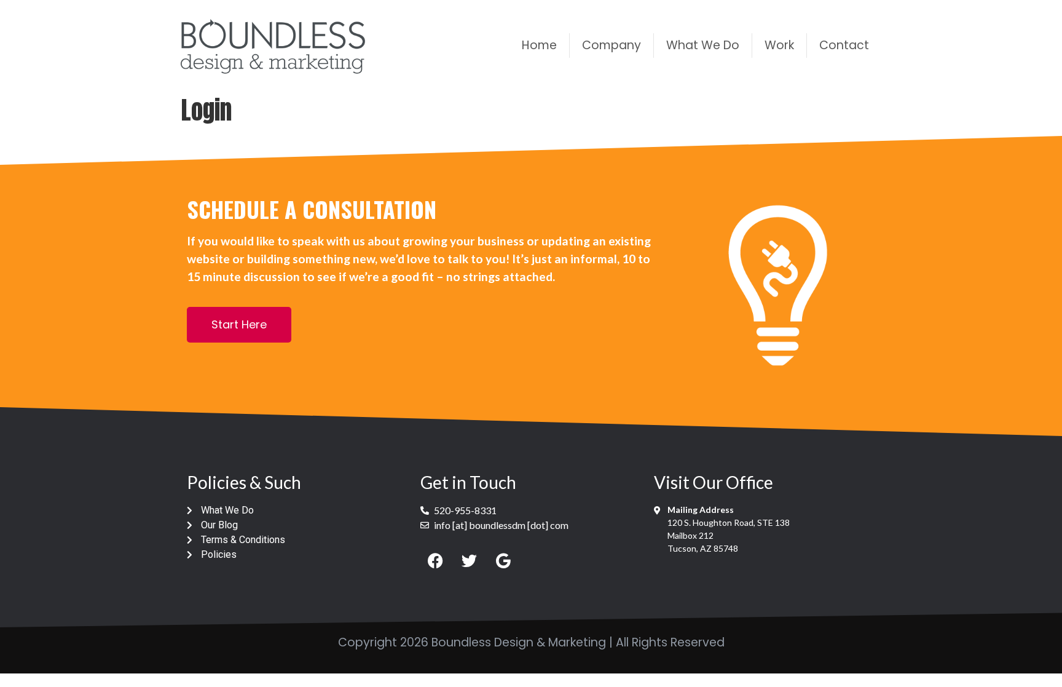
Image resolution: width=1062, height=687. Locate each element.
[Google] (503, 560)
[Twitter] (469, 560)
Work (779, 45)
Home (539, 45)
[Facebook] (435, 560)
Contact (844, 45)
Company (611, 45)
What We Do (702, 45)
